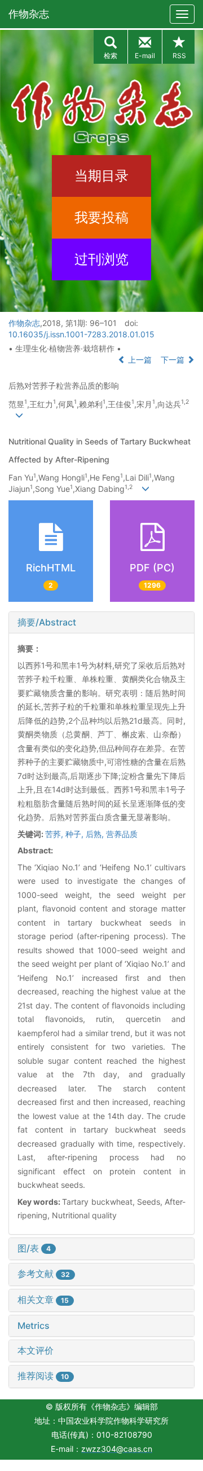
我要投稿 (101, 217)
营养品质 (122, 834)
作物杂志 (28, 14)
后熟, (96, 834)
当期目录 (101, 176)
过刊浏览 (101, 259)
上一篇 (139, 359)
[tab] (101, 622)
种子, (75, 834)
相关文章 (43, 1299)
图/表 (34, 1248)
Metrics (33, 1325)
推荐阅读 (43, 1375)
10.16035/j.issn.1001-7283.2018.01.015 (81, 334)
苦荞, (55, 834)
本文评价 (35, 1350)
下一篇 (174, 359)
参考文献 (43, 1273)
